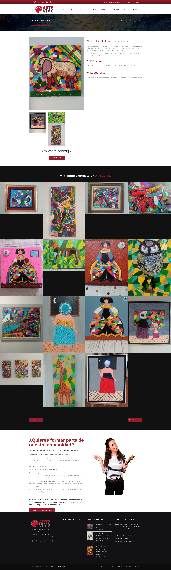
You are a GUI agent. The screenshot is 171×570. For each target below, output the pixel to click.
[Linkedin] (47, 2)
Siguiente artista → (134, 420)
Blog (125, 9)
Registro (137, 2)
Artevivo (72, 9)
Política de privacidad (107, 566)
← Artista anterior (36, 420)
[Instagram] (51, 2)
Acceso (128, 2)
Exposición (83, 9)
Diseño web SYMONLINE (58, 566)
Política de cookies (133, 566)
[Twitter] (39, 2)
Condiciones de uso (121, 566)
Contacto (135, 9)
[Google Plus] (35, 2)
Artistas (94, 9)
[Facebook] (31, 2)
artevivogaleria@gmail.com (112, 2)
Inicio (63, 9)
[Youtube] (43, 2)
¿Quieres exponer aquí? (110, 9)
